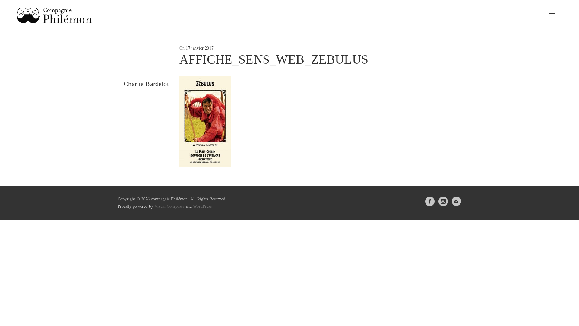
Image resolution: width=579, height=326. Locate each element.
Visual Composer (169, 206)
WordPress (202, 206)
